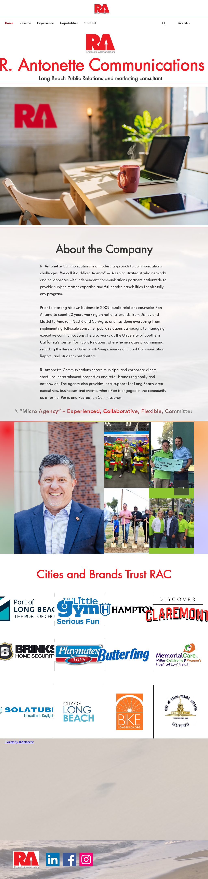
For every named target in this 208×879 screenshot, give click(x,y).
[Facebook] (69, 859)
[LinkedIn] (53, 859)
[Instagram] (86, 859)
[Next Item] (181, 487)
